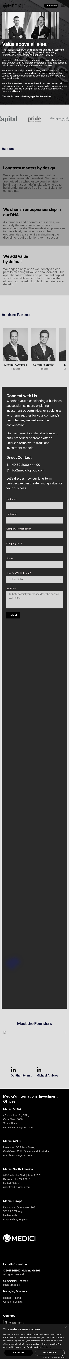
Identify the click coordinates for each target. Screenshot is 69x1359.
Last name (11, 514)
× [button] (65, 1327)
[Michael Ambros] (39, 1069)
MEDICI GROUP (16, 1323)
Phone (9, 558)
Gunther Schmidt (22, 1075)
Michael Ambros (47, 1075)
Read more (47, 1347)
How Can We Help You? (18, 573)
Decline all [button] (49, 1352)
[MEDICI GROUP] (5, 1322)
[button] (63, 6)
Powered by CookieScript (55, 1357)
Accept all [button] (19, 1352)
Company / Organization (18, 528)
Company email (14, 543)
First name (11, 499)
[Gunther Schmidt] (13, 1069)
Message (11, 588)
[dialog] (34, 1341)
